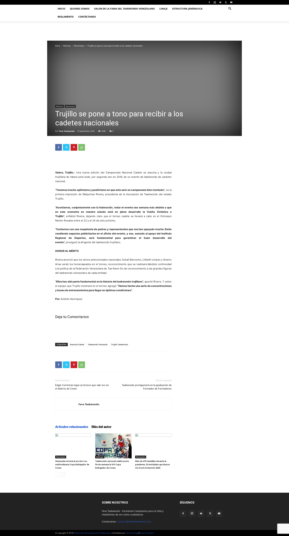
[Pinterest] (74, 147)
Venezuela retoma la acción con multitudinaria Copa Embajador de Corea (72, 464)
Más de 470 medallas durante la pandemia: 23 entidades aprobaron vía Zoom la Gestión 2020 (152, 464)
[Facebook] (209, 2)
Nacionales (79, 45)
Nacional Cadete (77, 344)
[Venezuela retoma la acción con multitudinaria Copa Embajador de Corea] (73, 445)
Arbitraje (99, 457)
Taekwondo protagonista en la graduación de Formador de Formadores (147, 387)
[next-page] (63, 474)
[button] (230, 9)
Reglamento (66, 16)
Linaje (163, 8)
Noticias (67, 45)
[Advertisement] (113, 162)
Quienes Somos (79, 8)
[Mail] (220, 2)
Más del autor (101, 427)
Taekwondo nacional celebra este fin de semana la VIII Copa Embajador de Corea (112, 464)
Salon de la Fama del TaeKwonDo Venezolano (124, 8)
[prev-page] (57, 474)
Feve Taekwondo (67, 131)
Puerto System (147, 532)
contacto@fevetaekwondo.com (134, 521)
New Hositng (132, 532)
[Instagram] (214, 2)
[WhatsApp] (81, 147)
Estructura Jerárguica (187, 8)
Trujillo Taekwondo (119, 344)
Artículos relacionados (71, 427)
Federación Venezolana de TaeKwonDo (92, 532)
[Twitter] (225, 2)
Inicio (61, 8)
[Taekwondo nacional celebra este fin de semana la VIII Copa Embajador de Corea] (113, 445)
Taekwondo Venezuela (97, 344)
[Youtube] (231, 2)
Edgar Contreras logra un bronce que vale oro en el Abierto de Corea (82, 387)
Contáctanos (87, 16)
